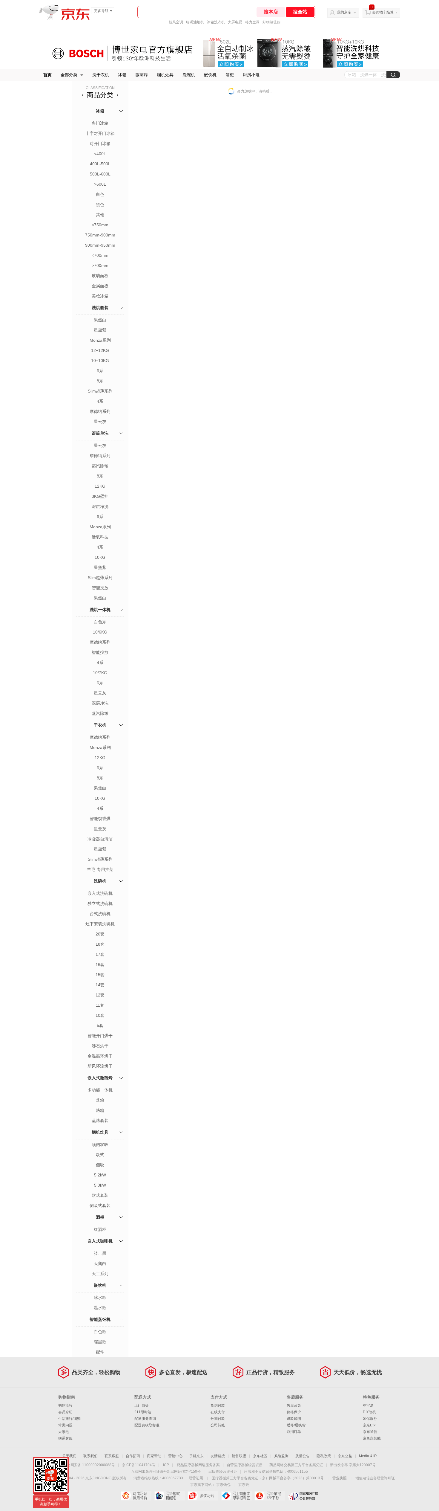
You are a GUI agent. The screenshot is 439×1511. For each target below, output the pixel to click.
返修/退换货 (296, 1425)
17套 (100, 954)
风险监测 (281, 1456)
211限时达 (142, 1412)
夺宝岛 (368, 1405)
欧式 (100, 1154)
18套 (100, 944)
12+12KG (100, 350)
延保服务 (370, 1419)
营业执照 (339, 1478)
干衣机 (100, 725)
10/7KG (100, 672)
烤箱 (100, 1110)
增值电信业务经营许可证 (375, 1478)
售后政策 (294, 1405)
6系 (100, 370)
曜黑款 (100, 1341)
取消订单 (294, 1432)
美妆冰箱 (100, 296)
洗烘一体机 (100, 609)
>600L (100, 184)
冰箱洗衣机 (216, 22)
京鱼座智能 (372, 1438)
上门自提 (141, 1405)
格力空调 (252, 22)
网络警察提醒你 (169, 1496)
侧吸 (100, 1164)
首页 (47, 74)
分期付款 (218, 1419)
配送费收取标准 (146, 1425)
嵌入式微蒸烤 (100, 1077)
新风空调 (176, 22)
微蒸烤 (141, 74)
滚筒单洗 (100, 433)
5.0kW (100, 1185)
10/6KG (100, 632)
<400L (100, 153)
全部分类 (69, 74)
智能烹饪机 (100, 1319)
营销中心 (175, 1456)
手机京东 (196, 1456)
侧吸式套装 (100, 1205)
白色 (100, 194)
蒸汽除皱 (100, 465)
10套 (100, 1015)
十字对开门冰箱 (100, 133)
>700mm (100, 265)
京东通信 (370, 1432)
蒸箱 (100, 1100)
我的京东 (344, 12)
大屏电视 (235, 22)
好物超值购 (271, 22)
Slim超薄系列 (100, 391)
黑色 (100, 204)
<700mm (100, 255)
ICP (166, 1465)
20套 (100, 934)
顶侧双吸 (100, 1144)
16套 (100, 964)
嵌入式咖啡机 (100, 1241)
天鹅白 (100, 1263)
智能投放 (100, 587)
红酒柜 (100, 1229)
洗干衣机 (100, 74)
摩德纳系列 (100, 411)
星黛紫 (100, 330)
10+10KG (100, 360)
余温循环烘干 (100, 1056)
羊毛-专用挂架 (100, 869)
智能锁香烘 (100, 818)
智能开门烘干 (100, 1035)
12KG (100, 486)
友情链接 (218, 1456)
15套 (100, 974)
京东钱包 (223, 1485)
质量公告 (302, 1456)
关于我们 (69, 1456)
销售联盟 (239, 1456)
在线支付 (218, 1412)
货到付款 (218, 1405)
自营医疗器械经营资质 (245, 1465)
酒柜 (229, 74)
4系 (100, 401)
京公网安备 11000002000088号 (89, 1465)
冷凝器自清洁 (100, 839)
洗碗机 (188, 74)
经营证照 (196, 1478)
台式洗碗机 (100, 913)
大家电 (63, 1432)
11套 (100, 1005)
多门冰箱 (100, 123)
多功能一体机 (100, 1090)
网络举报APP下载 (269, 1496)
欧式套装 (100, 1195)
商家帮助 (154, 1456)
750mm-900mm (100, 235)
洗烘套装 (100, 307)
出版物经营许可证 (222, 1471)
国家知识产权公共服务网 (303, 1496)
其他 (100, 214)
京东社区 (260, 1456)
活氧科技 (100, 537)
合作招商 (133, 1456)
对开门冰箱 (100, 143)
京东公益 (345, 1456)
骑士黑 (100, 1253)
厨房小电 (251, 74)
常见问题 (65, 1425)
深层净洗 (100, 506)
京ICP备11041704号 (138, 1465)
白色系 (100, 621)
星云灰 (100, 421)
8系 (100, 380)
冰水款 (100, 1297)
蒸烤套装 (100, 1120)
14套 (100, 984)
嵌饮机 (210, 74)
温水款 (100, 1307)
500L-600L (100, 174)
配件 (100, 1352)
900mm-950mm (100, 245)
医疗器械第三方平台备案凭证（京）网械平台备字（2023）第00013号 (268, 1478)
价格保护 (294, 1412)
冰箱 (122, 74)
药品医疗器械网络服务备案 (198, 1465)
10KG (100, 557)
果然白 (100, 320)
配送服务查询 (145, 1419)
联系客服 (65, 1438)
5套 (100, 1025)
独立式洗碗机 (100, 903)
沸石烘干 (100, 1045)
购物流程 (65, 1405)
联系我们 (90, 1456)
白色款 (100, 1331)
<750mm (100, 224)
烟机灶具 (165, 74)
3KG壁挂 (100, 496)
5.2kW (100, 1175)
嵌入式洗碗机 (100, 893)
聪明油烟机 (195, 22)
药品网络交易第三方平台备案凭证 (296, 1465)
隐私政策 (324, 1456)
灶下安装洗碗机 (100, 923)
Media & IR (368, 1456)
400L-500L (100, 163)
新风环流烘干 (100, 1066)
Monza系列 (100, 340)
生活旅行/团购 (69, 1419)
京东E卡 (369, 1425)
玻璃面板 (100, 275)
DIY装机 (369, 1412)
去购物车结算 (383, 12)
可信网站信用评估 (136, 1496)
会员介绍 (65, 1412)
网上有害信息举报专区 (236, 1496)
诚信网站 (203, 1496)
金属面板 (100, 285)
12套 (100, 995)
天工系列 (100, 1273)
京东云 (243, 1485)
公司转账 (218, 1425)
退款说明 (294, 1419)
